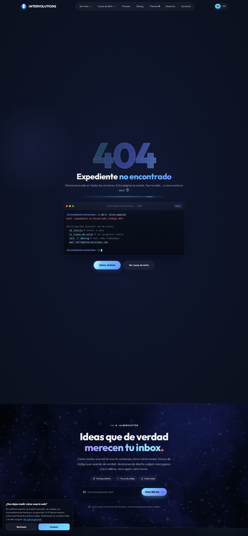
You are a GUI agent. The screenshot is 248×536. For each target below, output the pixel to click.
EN (224, 6)
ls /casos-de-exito (81, 234)
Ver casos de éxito (139, 265)
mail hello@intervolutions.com (88, 242)
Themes (153, 6)
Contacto (186, 6)
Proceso (126, 6)
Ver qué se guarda (32, 519)
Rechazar (21, 527)
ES (218, 6)
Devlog (139, 6)
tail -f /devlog (79, 238)
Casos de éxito (105, 6)
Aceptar (54, 527)
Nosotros (170, 6)
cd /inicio (75, 230)
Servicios (84, 6)
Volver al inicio (107, 265)
